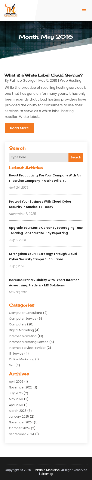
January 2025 (19, 416)
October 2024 (19, 428)
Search (76, 157)
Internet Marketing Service (28, 342)
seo (12, 365)
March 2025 (17, 411)
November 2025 (21, 387)
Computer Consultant (25, 313)
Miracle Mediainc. (47, 470)
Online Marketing (21, 359)
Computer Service (22, 318)
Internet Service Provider (27, 348)
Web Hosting (70, 80)
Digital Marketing (21, 330)
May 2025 (16, 399)
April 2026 (16, 381)
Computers (17, 324)
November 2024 (21, 422)
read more (19, 128)
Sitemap (47, 474)
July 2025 (16, 393)
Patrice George (23, 80)
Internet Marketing (23, 336)
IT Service (16, 353)
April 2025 (16, 405)
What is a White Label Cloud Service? (44, 75)
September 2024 (21, 434)
